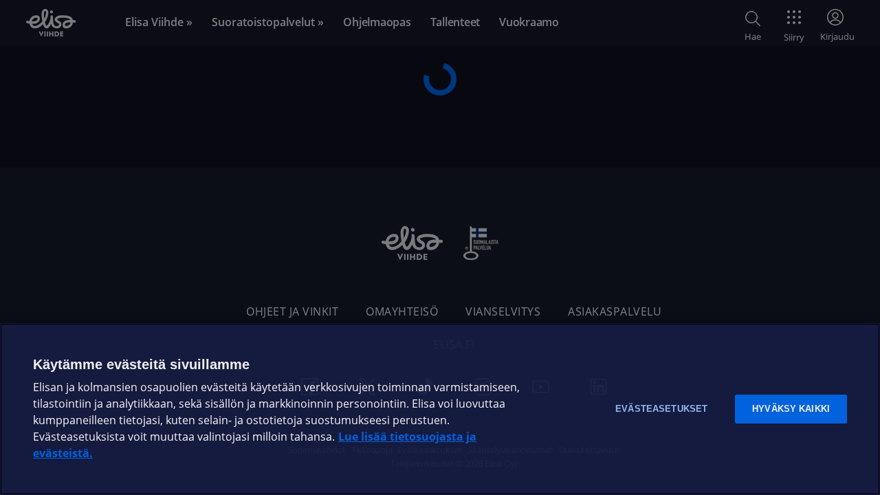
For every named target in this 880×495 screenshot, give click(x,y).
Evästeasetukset (661, 409)
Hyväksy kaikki (791, 409)
